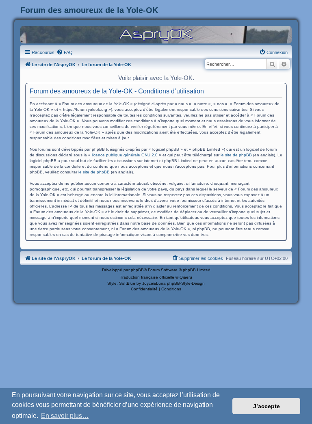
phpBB (137, 270)
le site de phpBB (236, 155)
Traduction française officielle (147, 277)
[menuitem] (64, 52)
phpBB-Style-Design (186, 283)
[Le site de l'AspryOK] (156, 34)
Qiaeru (186, 277)
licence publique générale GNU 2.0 (125, 155)
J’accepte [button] (266, 406)
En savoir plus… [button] (65, 415)
